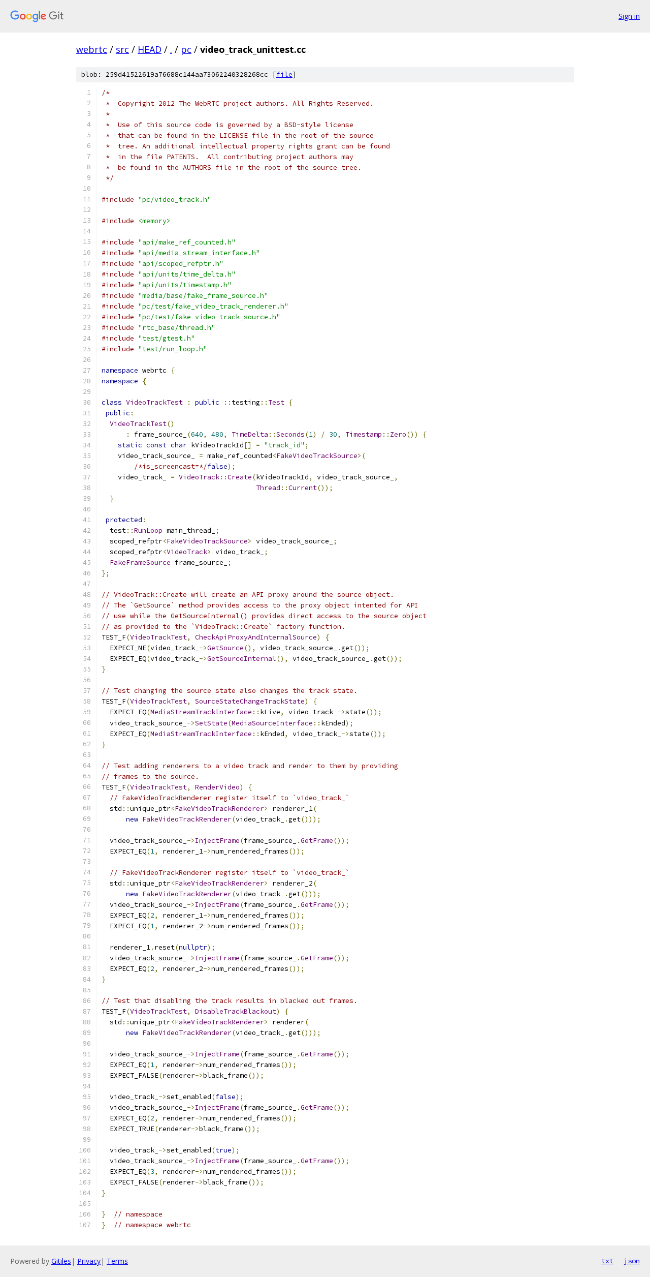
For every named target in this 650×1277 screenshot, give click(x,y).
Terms (117, 1261)
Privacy (89, 1261)
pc (186, 49)
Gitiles (61, 1261)
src (122, 49)
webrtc (91, 49)
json (632, 1260)
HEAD (149, 49)
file (284, 74)
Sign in (629, 16)
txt (607, 1260)
